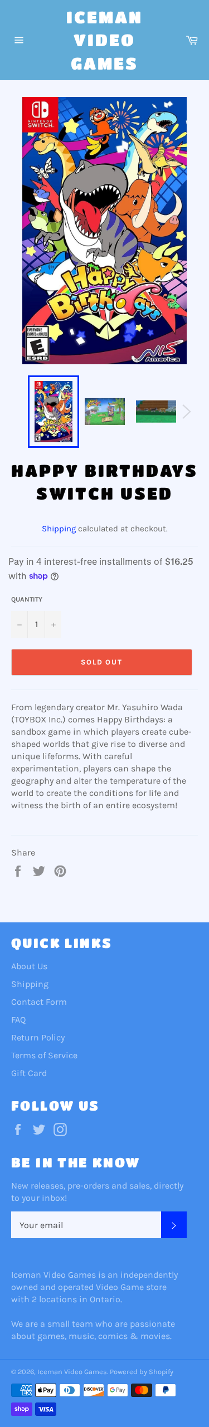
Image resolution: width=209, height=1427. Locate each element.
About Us (29, 966)
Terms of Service (44, 1055)
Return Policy (38, 1037)
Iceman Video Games (104, 39)
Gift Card (29, 1073)
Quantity (26, 599)
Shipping (59, 529)
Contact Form (39, 1001)
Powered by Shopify (141, 1371)
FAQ (18, 1019)
